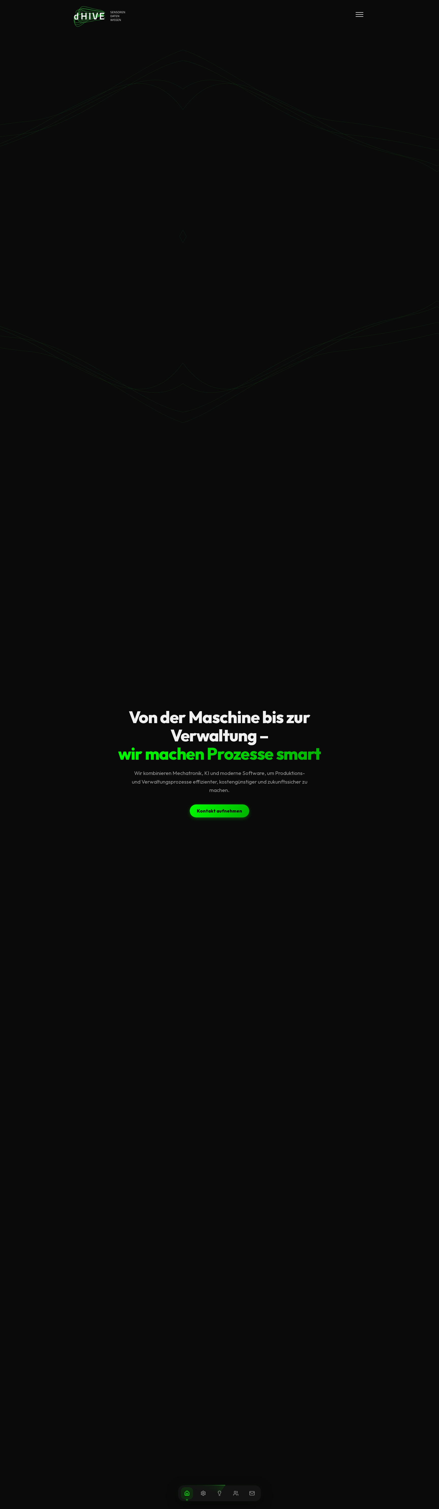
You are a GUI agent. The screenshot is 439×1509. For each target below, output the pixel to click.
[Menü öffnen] (359, 14)
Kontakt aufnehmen (219, 811)
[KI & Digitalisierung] (219, 1493)
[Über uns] (236, 1493)
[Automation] (203, 1493)
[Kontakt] (252, 1493)
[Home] (187, 1493)
